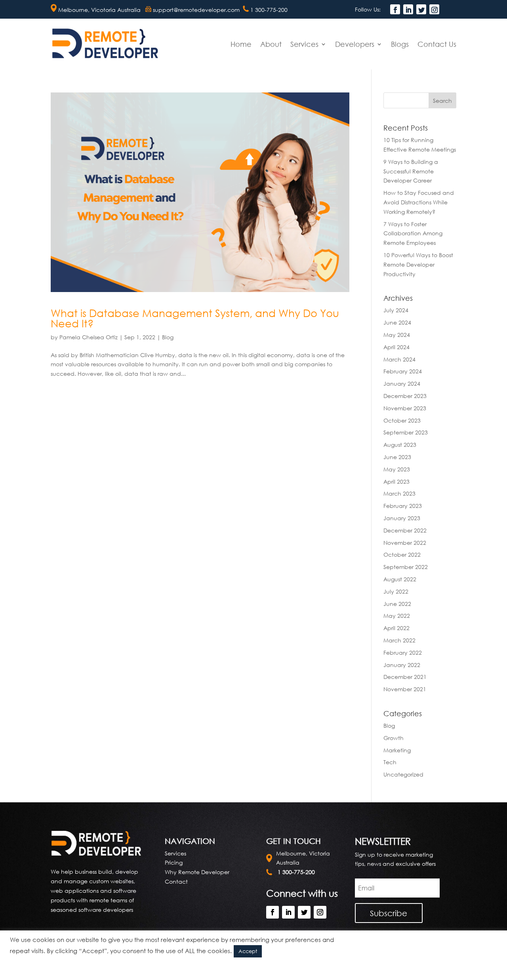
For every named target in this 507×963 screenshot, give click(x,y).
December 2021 (405, 676)
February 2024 (402, 371)
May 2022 (396, 615)
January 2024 (401, 383)
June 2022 (397, 603)
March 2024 (399, 359)
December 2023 (405, 395)
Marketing (397, 750)
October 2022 (402, 554)
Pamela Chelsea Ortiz (88, 337)
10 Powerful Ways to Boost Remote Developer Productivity (418, 264)
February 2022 (402, 652)
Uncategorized (403, 774)
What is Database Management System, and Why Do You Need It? (195, 318)
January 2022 (401, 664)
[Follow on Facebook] (395, 9)
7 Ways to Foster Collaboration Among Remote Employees (412, 233)
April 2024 (396, 347)
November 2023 (404, 408)
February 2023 (402, 505)
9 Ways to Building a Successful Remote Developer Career (410, 171)
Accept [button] (247, 951)
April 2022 (396, 628)
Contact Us (436, 44)
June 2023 (397, 457)
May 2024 (396, 334)
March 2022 (399, 640)
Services (304, 44)
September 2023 (405, 432)
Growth (393, 737)
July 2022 (395, 591)
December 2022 (405, 530)
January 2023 (401, 518)
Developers (354, 44)
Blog (167, 337)
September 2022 (405, 566)
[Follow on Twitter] (421, 9)
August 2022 (399, 579)
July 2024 (395, 310)
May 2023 (396, 469)
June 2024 (397, 322)
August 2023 (399, 444)
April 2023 (396, 481)
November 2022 (404, 542)
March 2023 (399, 493)
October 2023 (402, 420)
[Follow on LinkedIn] (408, 9)
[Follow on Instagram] (434, 9)
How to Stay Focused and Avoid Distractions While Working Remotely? (418, 202)
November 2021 (404, 689)
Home (241, 44)
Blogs (400, 44)
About (271, 44)
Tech (389, 762)
